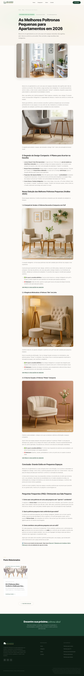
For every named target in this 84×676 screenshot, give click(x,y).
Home (34, 2)
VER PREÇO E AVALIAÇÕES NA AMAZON (33, 287)
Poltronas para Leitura (68, 646)
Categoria (42, 648)
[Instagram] (4, 660)
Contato (52, 2)
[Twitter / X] (11, 660)
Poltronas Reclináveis (68, 654)
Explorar (76, 2)
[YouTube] (8, 660)
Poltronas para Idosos (68, 657)
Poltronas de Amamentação (69, 651)
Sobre (46, 2)
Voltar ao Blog (26, 603)
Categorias (40, 2)
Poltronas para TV (67, 648)
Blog (23, 9)
